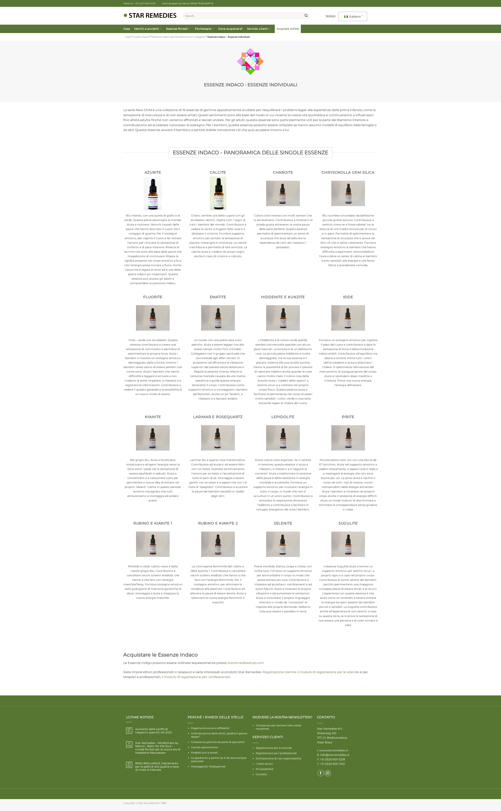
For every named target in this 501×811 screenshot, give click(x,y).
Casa (126, 29)
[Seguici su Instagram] (327, 773)
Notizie (330, 15)
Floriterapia (203, 29)
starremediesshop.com (246, 663)
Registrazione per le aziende (274, 747)
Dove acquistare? (230, 29)
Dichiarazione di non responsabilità (278, 758)
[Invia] (306, 16)
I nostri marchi (141, 36)
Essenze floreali (177, 29)
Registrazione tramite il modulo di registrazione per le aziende (311, 672)
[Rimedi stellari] (150, 15)
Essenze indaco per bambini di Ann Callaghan (178, 36)
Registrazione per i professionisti (276, 753)
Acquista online (288, 29)
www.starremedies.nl (333, 750)
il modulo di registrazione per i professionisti (196, 677)
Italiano (354, 16)
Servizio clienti (257, 29)
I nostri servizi (264, 763)
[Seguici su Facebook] (320, 773)
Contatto (261, 774)
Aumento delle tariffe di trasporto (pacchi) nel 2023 (153, 730)
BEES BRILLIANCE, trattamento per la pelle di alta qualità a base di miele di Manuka (157, 766)
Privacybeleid (264, 769)
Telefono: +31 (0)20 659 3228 (139, 3)
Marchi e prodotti (146, 29)
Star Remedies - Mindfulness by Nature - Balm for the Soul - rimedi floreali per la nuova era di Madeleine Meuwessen (157, 747)
